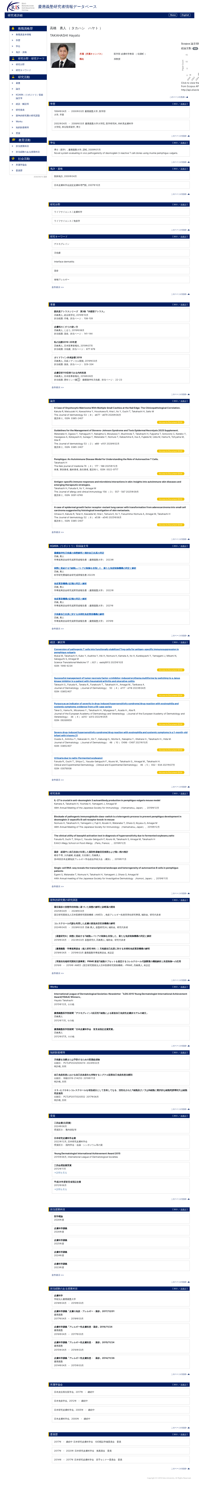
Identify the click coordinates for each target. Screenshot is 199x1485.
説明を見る (61, 1172)
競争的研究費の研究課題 (28, 115)
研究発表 (20, 109)
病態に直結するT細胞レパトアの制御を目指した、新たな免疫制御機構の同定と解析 (95, 568)
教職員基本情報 (23, 34)
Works (19, 121)
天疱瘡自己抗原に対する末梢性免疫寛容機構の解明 (79, 614)
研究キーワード (23, 70)
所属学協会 (21, 164)
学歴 (18, 40)
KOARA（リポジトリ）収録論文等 (29, 96)
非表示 (183, 104)
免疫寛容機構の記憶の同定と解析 (70, 583)
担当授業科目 (22, 146)
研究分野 (20, 64)
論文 (18, 88)
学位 (18, 46)
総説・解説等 (22, 104)
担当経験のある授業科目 (28, 151)
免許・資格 (21, 52)
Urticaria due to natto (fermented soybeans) (78, 758)
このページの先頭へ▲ (178, 97)
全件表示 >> (58, 287)
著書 (18, 83)
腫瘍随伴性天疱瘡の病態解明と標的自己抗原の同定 (79, 552)
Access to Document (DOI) (170, 422)
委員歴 (19, 170)
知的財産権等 (22, 127)
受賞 (18, 133)
